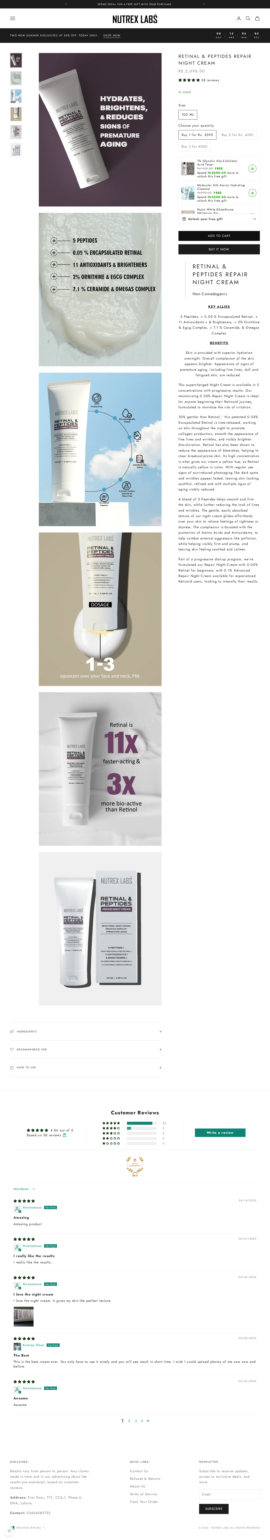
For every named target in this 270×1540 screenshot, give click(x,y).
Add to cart (219, 236)
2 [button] (129, 1420)
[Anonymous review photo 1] (24, 1316)
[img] (24, 1201)
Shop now (111, 35)
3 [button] (136, 1420)
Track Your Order (144, 1501)
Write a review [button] (220, 1132)
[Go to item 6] (16, 150)
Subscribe (214, 1508)
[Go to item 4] (16, 114)
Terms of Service (143, 1494)
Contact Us (139, 1471)
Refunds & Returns (145, 1478)
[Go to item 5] (16, 132)
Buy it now (219, 249)
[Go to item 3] (16, 96)
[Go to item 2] (16, 78)
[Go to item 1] (16, 60)
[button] (189, 80)
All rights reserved (245, 1527)
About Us (137, 1486)
